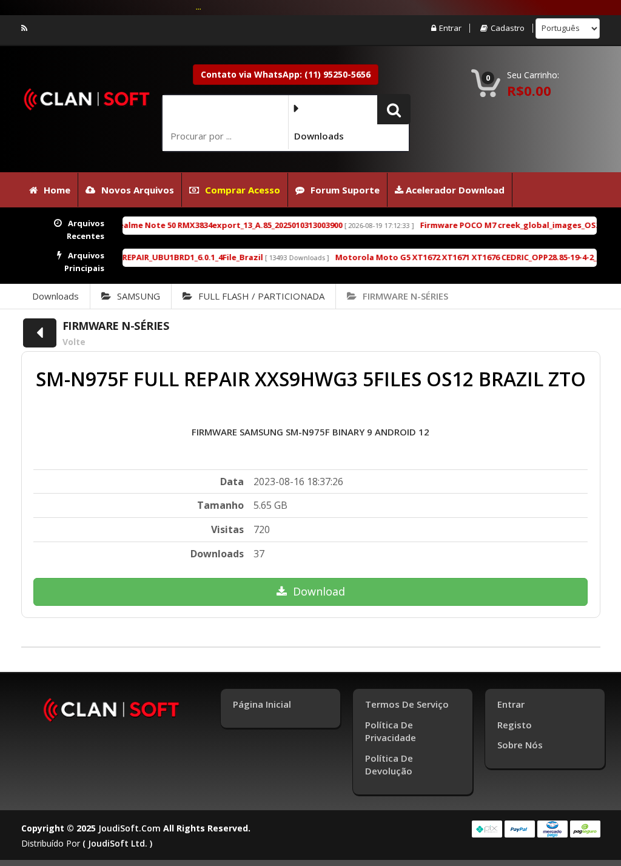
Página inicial (262, 704)
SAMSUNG (138, 296)
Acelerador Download (454, 190)
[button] (394, 109)
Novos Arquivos (137, 190)
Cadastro (508, 28)
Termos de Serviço (407, 704)
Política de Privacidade (390, 731)
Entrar (450, 28)
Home (57, 190)
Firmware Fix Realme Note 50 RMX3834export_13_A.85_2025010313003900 (183, 225)
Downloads (55, 296)
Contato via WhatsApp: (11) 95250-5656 (286, 74)
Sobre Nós (520, 745)
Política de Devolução (389, 764)
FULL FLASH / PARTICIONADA (261, 296)
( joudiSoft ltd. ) (117, 843)
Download (319, 591)
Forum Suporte (345, 190)
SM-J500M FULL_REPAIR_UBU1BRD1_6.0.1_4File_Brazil (144, 257)
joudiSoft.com (129, 828)
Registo (514, 725)
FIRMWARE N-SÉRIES (405, 296)
